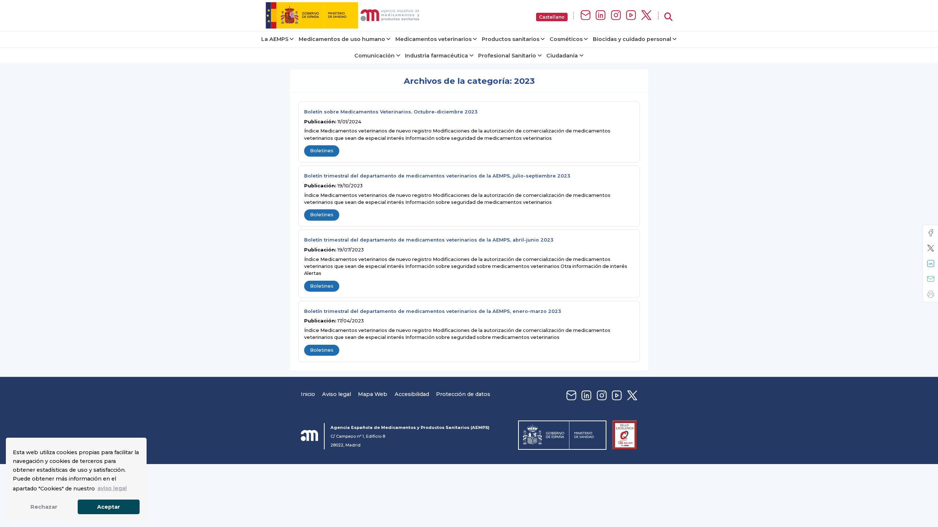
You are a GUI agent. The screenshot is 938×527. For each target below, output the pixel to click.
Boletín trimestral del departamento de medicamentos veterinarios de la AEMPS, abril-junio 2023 (428, 240)
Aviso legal (336, 394)
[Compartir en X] (930, 248)
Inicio (308, 394)
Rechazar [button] (44, 507)
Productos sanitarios (510, 39)
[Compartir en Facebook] (930, 232)
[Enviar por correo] (930, 279)
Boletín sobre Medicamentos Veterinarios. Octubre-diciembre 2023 (390, 112)
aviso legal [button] (112, 488)
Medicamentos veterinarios (433, 39)
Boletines (321, 150)
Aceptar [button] (108, 507)
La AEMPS (274, 39)
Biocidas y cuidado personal (632, 39)
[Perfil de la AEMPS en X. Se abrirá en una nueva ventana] (646, 15)
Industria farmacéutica (436, 55)
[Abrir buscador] (668, 17)
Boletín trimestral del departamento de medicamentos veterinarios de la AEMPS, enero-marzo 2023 (432, 311)
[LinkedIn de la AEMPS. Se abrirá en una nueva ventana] (600, 15)
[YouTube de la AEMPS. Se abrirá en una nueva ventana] (631, 15)
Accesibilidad (412, 394)
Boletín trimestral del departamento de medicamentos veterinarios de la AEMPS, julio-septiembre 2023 (437, 176)
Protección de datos (463, 394)
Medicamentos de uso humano (342, 39)
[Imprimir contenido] (930, 294)
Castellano (552, 17)
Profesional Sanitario (507, 55)
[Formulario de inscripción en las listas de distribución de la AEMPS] (585, 15)
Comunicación (374, 55)
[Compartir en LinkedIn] (930, 263)
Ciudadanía (562, 55)
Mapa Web (372, 394)
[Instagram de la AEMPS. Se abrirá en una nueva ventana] (616, 15)
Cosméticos (566, 39)
